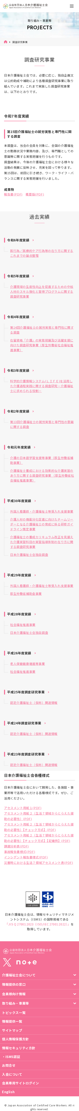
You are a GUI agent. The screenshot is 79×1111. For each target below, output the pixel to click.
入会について (12, 1074)
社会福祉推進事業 (22, 625)
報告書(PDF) (13, 194)
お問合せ (8, 1065)
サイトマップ (12, 1030)
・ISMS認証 (11, 1056)
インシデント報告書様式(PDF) (26, 857)
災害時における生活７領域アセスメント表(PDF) (38, 862)
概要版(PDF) (35, 194)
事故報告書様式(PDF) (19, 851)
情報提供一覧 (12, 1021)
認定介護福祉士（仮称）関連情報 (34, 702)
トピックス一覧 (14, 1012)
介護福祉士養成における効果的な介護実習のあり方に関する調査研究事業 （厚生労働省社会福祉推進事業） (42, 475)
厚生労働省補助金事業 (26, 593)
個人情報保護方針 (15, 1039)
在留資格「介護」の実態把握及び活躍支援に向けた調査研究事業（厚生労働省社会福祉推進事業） (41, 345)
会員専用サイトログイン (20, 1083)
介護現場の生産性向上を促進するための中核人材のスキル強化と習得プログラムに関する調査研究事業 (41, 291)
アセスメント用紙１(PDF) (22, 808)
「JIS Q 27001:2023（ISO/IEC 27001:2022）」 (38, 924)
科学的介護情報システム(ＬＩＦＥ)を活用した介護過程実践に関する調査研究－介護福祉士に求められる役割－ (41, 386)
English (8, 1091)
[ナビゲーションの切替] (71, 6)
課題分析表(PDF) (16, 846)
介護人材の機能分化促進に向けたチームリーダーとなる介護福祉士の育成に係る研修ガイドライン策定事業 (41, 524)
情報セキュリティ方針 (18, 1048)
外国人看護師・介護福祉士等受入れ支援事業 (41, 511)
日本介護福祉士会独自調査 (29, 554)
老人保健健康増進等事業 (27, 663)
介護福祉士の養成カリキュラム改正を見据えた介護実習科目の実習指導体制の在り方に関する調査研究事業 (41, 542)
